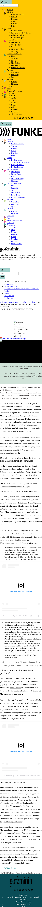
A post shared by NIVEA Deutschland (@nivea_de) (21, 616)
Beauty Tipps (15, 873)
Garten (13, 21)
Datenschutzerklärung (23, 902)
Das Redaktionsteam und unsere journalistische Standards (23, 898)
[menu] (2, 277)
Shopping (14, 51)
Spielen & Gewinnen (14, 91)
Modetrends (15, 42)
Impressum (23, 895)
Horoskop (10, 86)
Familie (9, 28)
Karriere (14, 81)
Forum (9, 88)
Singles (13, 60)
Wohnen (14, 16)
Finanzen (14, 84)
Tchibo (13, 98)
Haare (13, 47)
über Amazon (15, 687)
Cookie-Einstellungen (23, 904)
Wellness (10, 70)
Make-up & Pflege (17, 49)
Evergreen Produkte (28, 873)
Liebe (13, 56)
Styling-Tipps (16, 44)
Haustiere (14, 23)
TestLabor (10, 93)
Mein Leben (15, 63)
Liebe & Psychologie (14, 54)
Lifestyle (10, 12)
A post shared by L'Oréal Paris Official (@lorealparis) (21, 776)
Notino (13, 102)
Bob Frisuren (9, 295)
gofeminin (3, 302)
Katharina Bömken (19, 328)
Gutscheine (11, 95)
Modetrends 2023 (10, 286)
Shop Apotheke (16, 114)
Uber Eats (14, 109)
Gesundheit (15, 72)
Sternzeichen (9, 284)
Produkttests (8, 298)
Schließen (7, 3)
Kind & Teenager (17, 37)
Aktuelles (10, 9)
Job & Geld (11, 79)
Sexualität (14, 58)
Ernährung (15, 74)
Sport (13, 77)
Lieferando (15, 112)
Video (38, 873)
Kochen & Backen (17, 14)
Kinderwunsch (16, 30)
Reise (13, 26)
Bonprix (14, 105)
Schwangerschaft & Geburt (20, 33)
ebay (13, 100)
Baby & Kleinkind (17, 35)
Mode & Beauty (12, 40)
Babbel (13, 107)
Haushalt (14, 19)
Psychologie (15, 65)
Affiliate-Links (10, 868)
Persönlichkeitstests (18, 67)
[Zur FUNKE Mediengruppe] (21, 135)
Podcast (7, 293)
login (1, 264)
